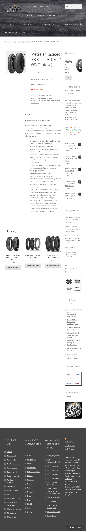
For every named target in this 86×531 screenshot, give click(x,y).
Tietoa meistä (30, 15)
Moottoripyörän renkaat (25, 42)
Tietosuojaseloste (13, 498)
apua (78, 241)
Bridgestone (31, 460)
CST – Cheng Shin (33, 472)
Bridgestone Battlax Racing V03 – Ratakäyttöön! (73, 343)
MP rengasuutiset (53, 474)
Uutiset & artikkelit (54, 497)
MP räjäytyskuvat (53, 456)
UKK (40, 11)
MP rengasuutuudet (54, 478)
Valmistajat (51, 516)
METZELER (50, 100)
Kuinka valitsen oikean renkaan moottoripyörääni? (54, 490)
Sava (29, 508)
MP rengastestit (53, 466)
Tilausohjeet (41, 15)
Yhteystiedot (52, 15)
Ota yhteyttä (11, 517)
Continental (31, 468)
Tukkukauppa (12, 468)
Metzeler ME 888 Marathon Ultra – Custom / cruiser (72, 356)
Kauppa (41, 7)
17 (45, 100)
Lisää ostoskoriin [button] (12, 268)
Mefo (29, 488)
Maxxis (29, 484)
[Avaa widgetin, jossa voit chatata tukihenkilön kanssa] (75, 527)
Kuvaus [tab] (6, 116)
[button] (24, 54)
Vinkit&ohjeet (9, 32)
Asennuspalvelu (31, 11)
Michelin (30, 496)
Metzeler (30, 492)
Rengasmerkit (46, 24)
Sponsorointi (12, 472)
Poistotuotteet (48, 11)
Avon (29, 456)
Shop (14, 42)
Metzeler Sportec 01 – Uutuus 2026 (74, 349)
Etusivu (28, 7)
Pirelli (29, 504)
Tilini (34, 7)
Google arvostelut (13, 476)
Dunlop (30, 476)
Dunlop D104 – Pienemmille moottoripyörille (72, 322)
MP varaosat (11, 456)
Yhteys (23, 32)
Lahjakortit (11, 486)
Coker (29, 464)
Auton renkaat (12, 460)
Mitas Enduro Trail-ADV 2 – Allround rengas (73, 335)
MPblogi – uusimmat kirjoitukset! (70, 445)
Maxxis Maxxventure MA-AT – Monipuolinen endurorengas (73, 468)
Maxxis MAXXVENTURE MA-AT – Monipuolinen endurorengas (74, 313)
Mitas (29, 500)
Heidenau (30, 480)
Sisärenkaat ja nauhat (27, 24)
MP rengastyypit (53, 470)
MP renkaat (8, 24)
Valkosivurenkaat (53, 512)
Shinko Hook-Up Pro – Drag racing (74, 328)
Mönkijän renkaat (13, 464)
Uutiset (48, 7)
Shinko (29, 512)
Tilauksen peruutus (14, 509)
